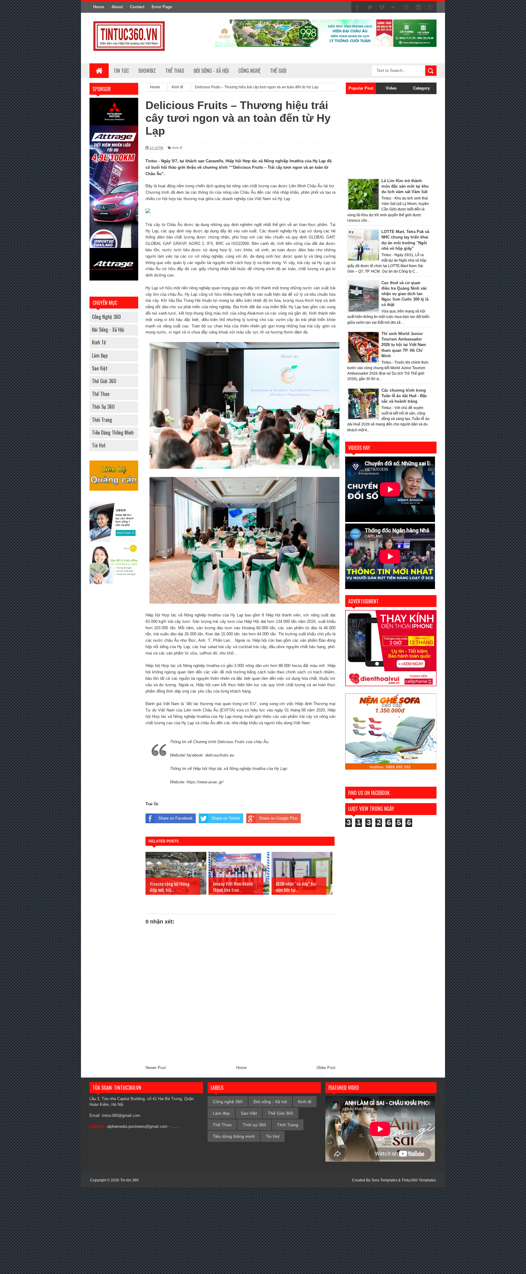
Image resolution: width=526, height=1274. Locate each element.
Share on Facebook (175, 818)
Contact (137, 7)
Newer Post (156, 1067)
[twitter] (369, 7)
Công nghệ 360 (106, 316)
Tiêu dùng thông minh (113, 432)
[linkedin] (418, 7)
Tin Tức (121, 70)
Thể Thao (100, 393)
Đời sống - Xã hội (108, 329)
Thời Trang (102, 419)
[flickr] (394, 7)
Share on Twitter (226, 818)
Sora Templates (384, 1180)
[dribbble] (406, 7)
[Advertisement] (383, 135)
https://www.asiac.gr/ (205, 782)
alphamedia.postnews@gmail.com (137, 1126)
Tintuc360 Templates (419, 1180)
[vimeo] (382, 7)
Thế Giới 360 (104, 381)
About (117, 7)
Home (98, 7)
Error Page (162, 7)
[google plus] (430, 7)
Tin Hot (99, 445)
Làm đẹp (99, 355)
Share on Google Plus (278, 818)
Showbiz (147, 70)
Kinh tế (99, 342)
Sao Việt (99, 368)
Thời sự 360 (103, 406)
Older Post (326, 1067)
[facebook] (357, 7)
